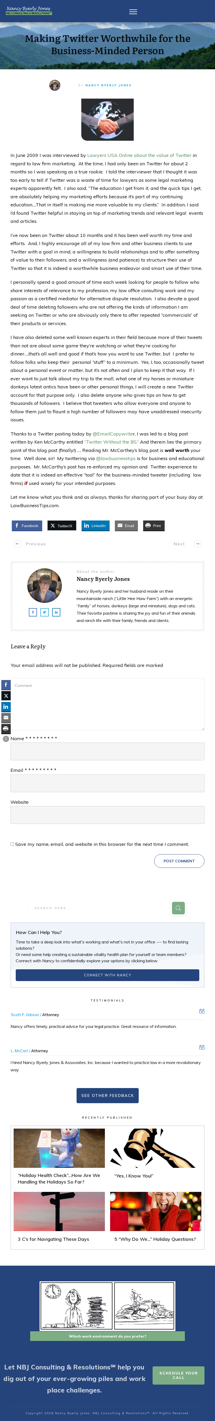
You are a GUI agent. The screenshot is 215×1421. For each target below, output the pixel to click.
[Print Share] (6, 728)
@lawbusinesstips (116, 458)
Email (33, 770)
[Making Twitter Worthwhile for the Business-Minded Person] (107, 120)
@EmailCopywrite (113, 434)
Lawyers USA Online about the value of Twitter (139, 155)
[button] (6, 739)
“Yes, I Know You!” (155, 1159)
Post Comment (179, 861)
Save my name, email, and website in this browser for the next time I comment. (102, 844)
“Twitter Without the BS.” (111, 442)
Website (19, 802)
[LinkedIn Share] (6, 706)
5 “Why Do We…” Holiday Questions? (155, 1219)
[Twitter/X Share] (6, 695)
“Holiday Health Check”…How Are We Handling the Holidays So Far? (59, 1159)
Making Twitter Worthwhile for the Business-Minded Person (107, 44)
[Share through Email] (6, 717)
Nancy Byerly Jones (108, 85)
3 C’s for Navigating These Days (59, 1219)
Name (33, 738)
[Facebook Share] (6, 684)
